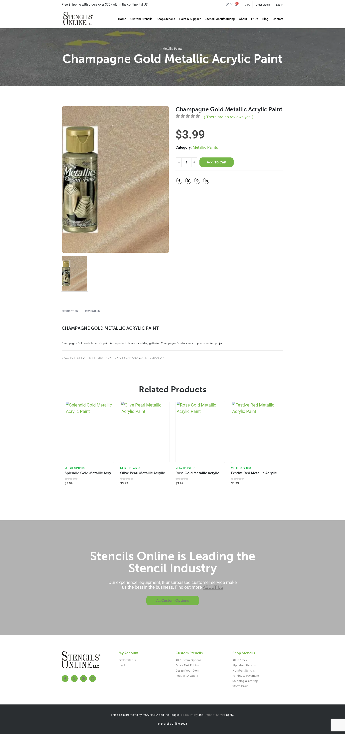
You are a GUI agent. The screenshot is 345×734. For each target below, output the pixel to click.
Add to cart (216, 162)
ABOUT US (213, 587)
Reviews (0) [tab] (92, 311)
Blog (265, 19)
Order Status (263, 4)
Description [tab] (70, 311)
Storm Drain (240, 686)
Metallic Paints (172, 48)
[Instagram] (92, 678)
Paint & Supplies (190, 19)
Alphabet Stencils (244, 665)
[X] (74, 678)
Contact (278, 19)
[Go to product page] (89, 432)
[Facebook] (65, 678)
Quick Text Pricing (187, 665)
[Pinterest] (83, 678)
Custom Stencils (141, 19)
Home (122, 19)
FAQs (254, 19)
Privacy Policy (188, 714)
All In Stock (239, 660)
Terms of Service (214, 714)
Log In (279, 4)
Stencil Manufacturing (220, 19)
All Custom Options (188, 660)
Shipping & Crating (245, 681)
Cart (247, 4)
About (243, 19)
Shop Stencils (166, 19)
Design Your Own (187, 670)
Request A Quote (186, 676)
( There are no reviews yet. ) (228, 117)
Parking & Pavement (245, 676)
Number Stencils (243, 670)
